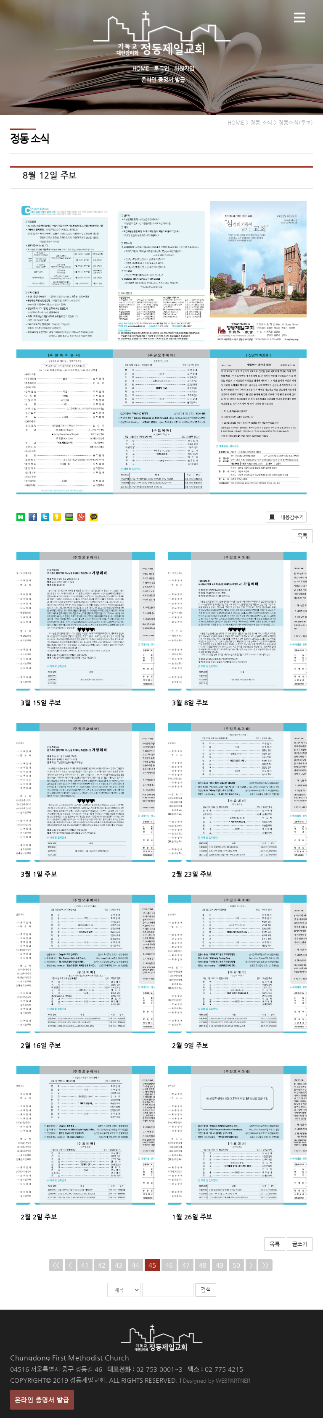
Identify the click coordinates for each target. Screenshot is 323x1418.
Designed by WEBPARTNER (216, 1380)
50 (236, 1264)
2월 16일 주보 (41, 1045)
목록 (302, 536)
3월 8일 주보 (190, 702)
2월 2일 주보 (39, 1216)
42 (102, 1264)
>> (265, 1264)
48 (203, 1264)
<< (56, 1264)
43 (118, 1264)
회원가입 (184, 68)
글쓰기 (299, 1244)
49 (219, 1264)
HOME (140, 68)
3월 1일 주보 (39, 873)
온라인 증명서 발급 (163, 79)
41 (85, 1264)
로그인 (161, 68)
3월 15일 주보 (41, 702)
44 (135, 1264)
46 (169, 1264)
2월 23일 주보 (192, 873)
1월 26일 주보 (192, 1216)
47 (186, 1264)
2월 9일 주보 (190, 1045)
